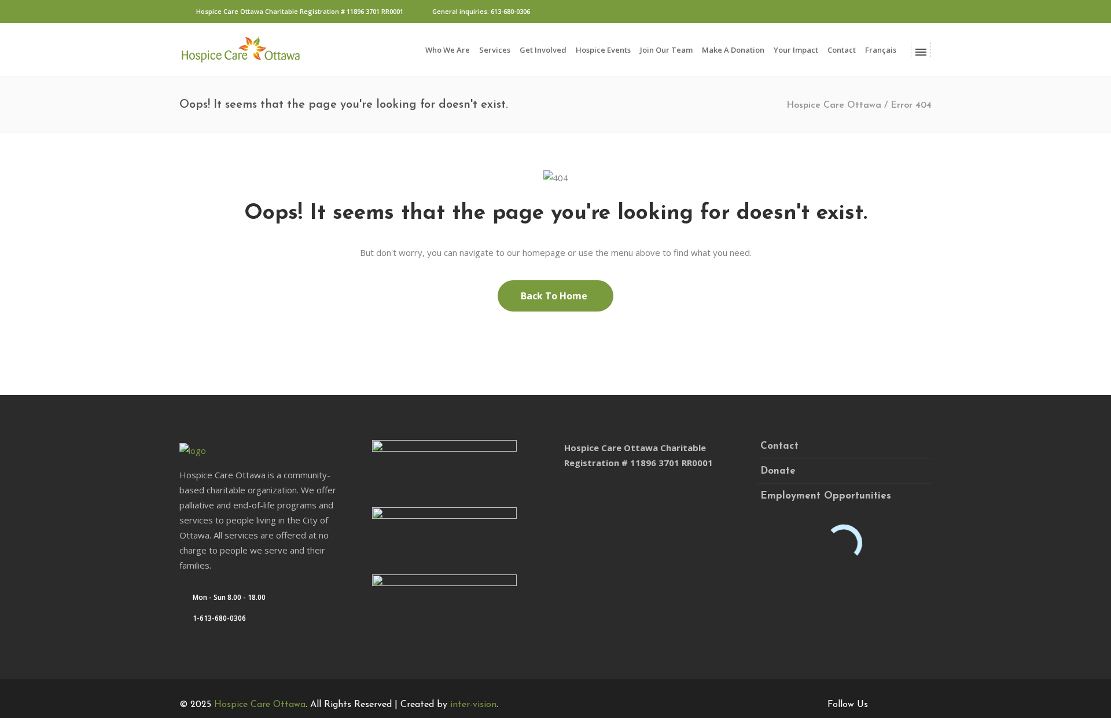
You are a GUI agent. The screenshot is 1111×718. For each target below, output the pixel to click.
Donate (778, 471)
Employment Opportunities (825, 496)
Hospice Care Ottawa (833, 105)
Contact (779, 446)
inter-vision (473, 704)
